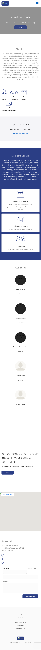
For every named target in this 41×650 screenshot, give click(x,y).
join (7, 472)
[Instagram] (2, 555)
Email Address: (32, 568)
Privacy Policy (27, 642)
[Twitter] (2, 563)
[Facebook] (2, 559)
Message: (5, 581)
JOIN (20, 27)
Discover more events (20, 133)
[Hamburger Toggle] (37, 3)
